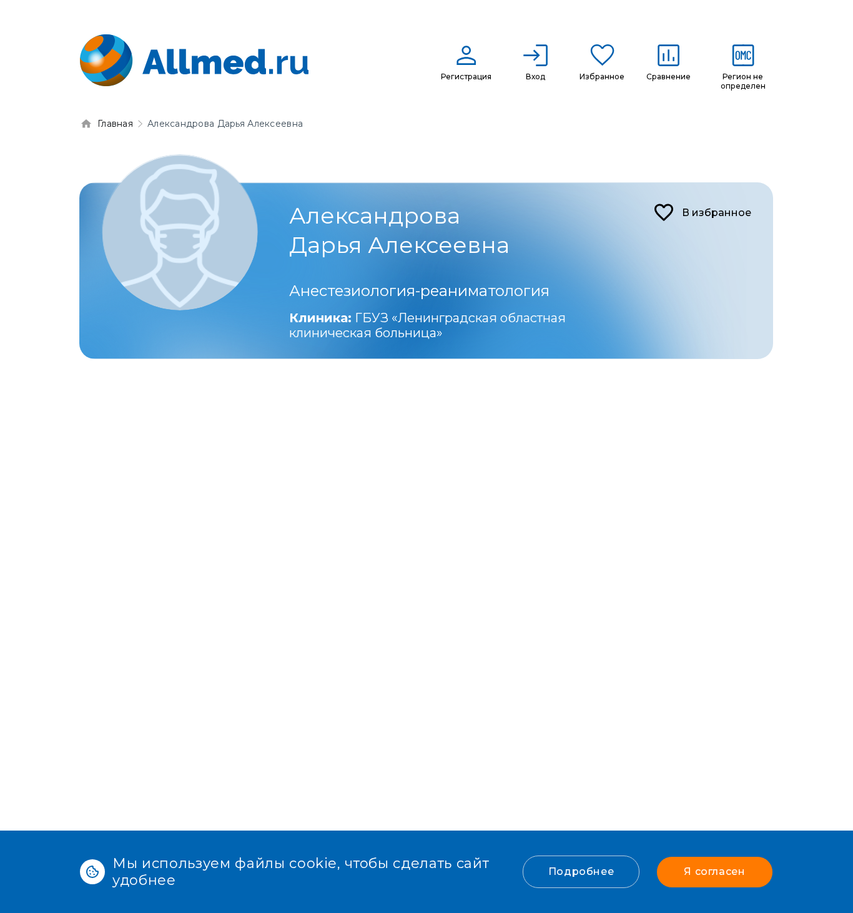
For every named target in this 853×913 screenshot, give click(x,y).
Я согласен (714, 871)
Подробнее (581, 871)
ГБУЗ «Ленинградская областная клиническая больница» (427, 325)
